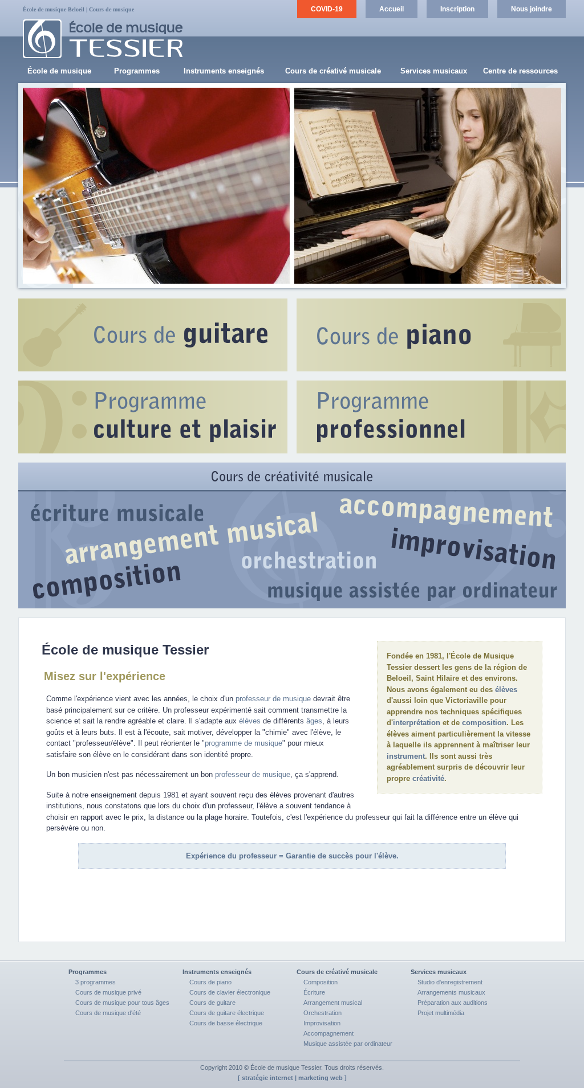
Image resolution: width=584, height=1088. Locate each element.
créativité (428, 778)
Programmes (137, 71)
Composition (320, 982)
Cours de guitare (212, 1002)
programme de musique (243, 743)
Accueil (391, 9)
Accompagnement (328, 1033)
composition (484, 722)
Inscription (457, 9)
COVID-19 (327, 9)
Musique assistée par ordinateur (347, 1043)
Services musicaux (433, 71)
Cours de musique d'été (108, 1012)
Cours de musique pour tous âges (122, 1002)
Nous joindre (531, 9)
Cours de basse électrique (225, 1023)
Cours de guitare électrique (226, 1012)
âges (314, 721)
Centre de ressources (520, 71)
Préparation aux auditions (452, 1002)
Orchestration (322, 1012)
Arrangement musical (332, 1002)
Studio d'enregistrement (449, 982)
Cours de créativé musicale (333, 71)
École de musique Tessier (285, 1067)
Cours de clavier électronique (229, 992)
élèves (506, 689)
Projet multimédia (440, 1012)
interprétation (416, 722)
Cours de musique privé (108, 992)
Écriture (314, 992)
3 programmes (95, 982)
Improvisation (321, 1023)
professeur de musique (273, 698)
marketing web (320, 1077)
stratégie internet (267, 1077)
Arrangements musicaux (451, 992)
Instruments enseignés (224, 71)
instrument (406, 756)
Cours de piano (210, 982)
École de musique (59, 71)
